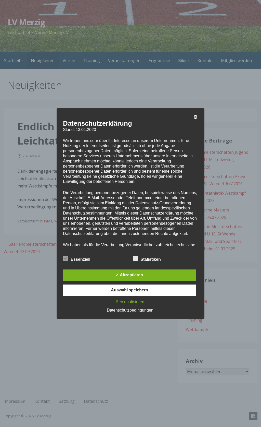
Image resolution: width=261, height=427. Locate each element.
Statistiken (150, 259)
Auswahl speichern (129, 290)
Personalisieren (130, 302)
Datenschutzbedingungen (130, 310)
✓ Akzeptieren (129, 275)
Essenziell (80, 259)
